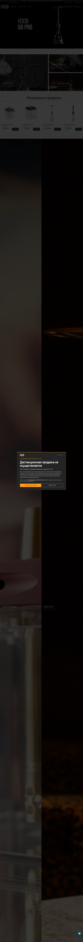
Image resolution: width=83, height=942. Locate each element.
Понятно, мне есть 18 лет (30, 485)
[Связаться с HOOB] (79, 933)
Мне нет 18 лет (52, 485)
